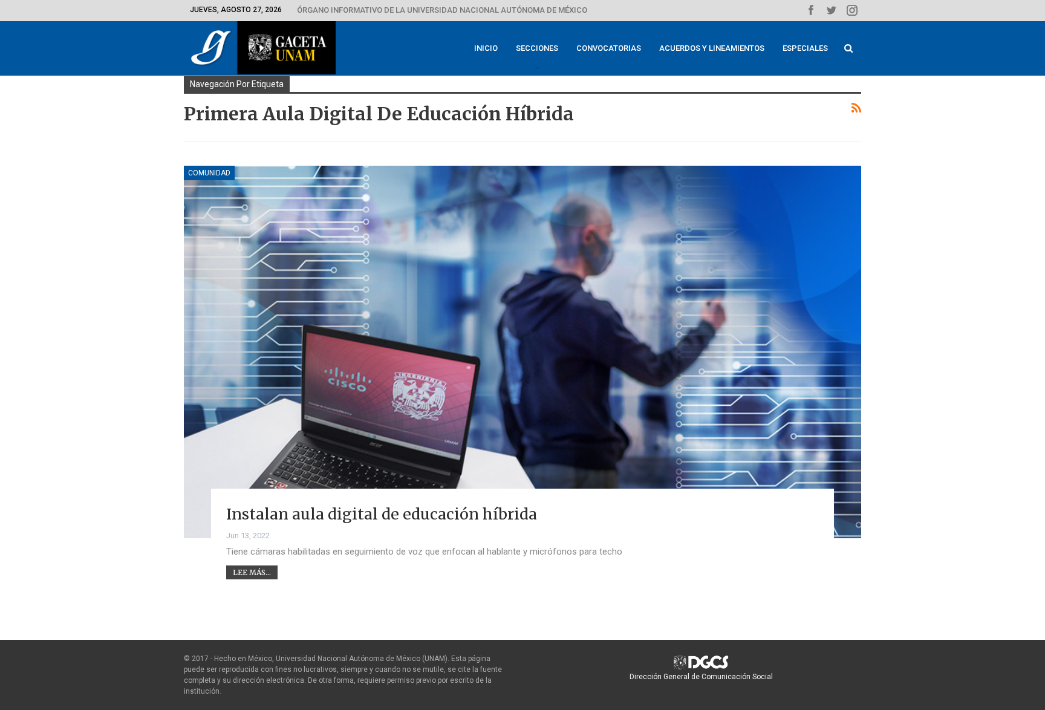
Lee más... (252, 572)
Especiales (805, 48)
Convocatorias (608, 48)
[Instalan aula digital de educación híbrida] (522, 352)
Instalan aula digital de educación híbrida (381, 514)
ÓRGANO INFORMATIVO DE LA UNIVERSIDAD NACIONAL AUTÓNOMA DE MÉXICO (442, 10)
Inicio (486, 48)
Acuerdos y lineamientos (711, 48)
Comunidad (209, 173)
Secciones (537, 48)
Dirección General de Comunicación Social (701, 677)
